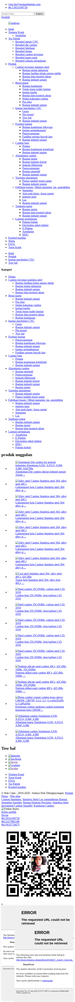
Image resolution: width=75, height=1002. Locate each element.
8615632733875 (10, 824)
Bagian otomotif (31, 171)
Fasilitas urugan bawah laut (37, 136)
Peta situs (15, 796)
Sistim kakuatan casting (35, 98)
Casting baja (22, 142)
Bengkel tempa (23, 51)
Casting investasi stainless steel (32, 67)
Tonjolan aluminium (26, 177)
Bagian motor (29, 158)
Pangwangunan (30, 133)
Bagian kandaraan (32, 86)
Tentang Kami (16, 32)
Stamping (27, 190)
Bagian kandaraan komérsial (38, 149)
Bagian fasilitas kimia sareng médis (41, 73)
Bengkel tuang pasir (26, 57)
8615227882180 (10, 821)
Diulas (12, 276)
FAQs (11, 244)
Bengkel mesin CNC (26, 41)
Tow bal (26, 117)
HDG (25, 234)
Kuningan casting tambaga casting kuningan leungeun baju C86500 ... (39, 708)
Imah (11, 29)
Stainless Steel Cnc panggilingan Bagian (44, 799)
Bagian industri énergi (34, 161)
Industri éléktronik (32, 165)
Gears (25, 111)
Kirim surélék (8, 811)
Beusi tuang (21, 82)
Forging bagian (23, 123)
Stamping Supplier (11, 802)
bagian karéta (29, 92)
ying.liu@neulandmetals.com (24, 4)
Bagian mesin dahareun (35, 70)
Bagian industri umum (34, 79)
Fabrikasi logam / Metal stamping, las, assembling (42, 187)
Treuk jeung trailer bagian (36, 89)
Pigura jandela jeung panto (37, 180)
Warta (11, 240)
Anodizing (28, 231)
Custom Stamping (11, 799)
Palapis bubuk (30, 221)
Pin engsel (28, 114)
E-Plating (27, 228)
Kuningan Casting (44, 805)
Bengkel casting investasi (29, 54)
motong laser (29, 196)
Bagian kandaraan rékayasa (37, 127)
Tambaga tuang (23, 206)
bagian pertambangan (34, 130)
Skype (4, 815)
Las (24, 199)
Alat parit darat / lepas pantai (38, 193)
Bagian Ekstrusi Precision (37, 802)
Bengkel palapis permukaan (30, 60)
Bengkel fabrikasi (25, 48)
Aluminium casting (25, 155)
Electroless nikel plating (35, 225)
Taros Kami (14, 247)
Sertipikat (20, 35)
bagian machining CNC (28, 108)
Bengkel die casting (26, 44)
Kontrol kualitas (17, 237)
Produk (12, 63)
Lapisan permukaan (26, 218)
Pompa (26, 146)
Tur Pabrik (14, 38)
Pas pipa (27, 101)
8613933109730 (10, 818)
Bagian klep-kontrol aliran (36, 76)
